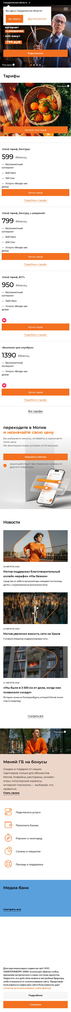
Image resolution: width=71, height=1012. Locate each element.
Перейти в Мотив (35, 456)
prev (4, 941)
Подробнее (35, 995)
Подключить (35, 53)
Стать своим (11, 792)
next (66, 941)
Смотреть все (35, 715)
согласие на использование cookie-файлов (27, 988)
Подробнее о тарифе (35, 200)
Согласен (35, 1004)
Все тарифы (35, 411)
